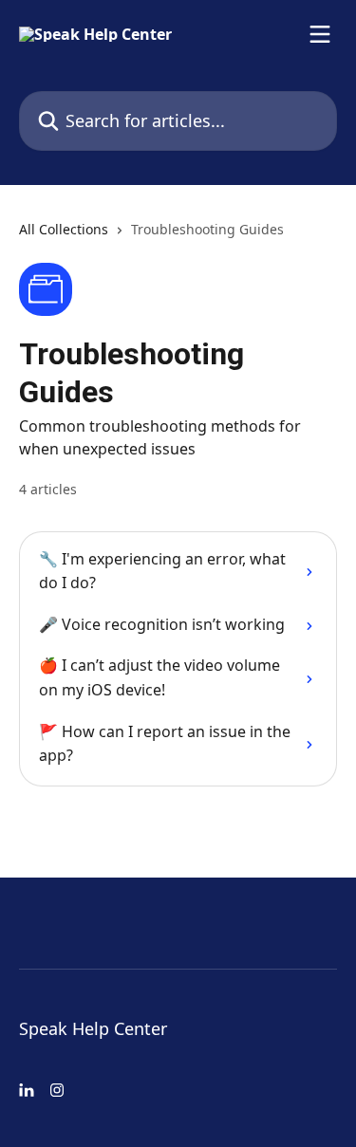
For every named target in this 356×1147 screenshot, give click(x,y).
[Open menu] (320, 34)
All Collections (63, 229)
